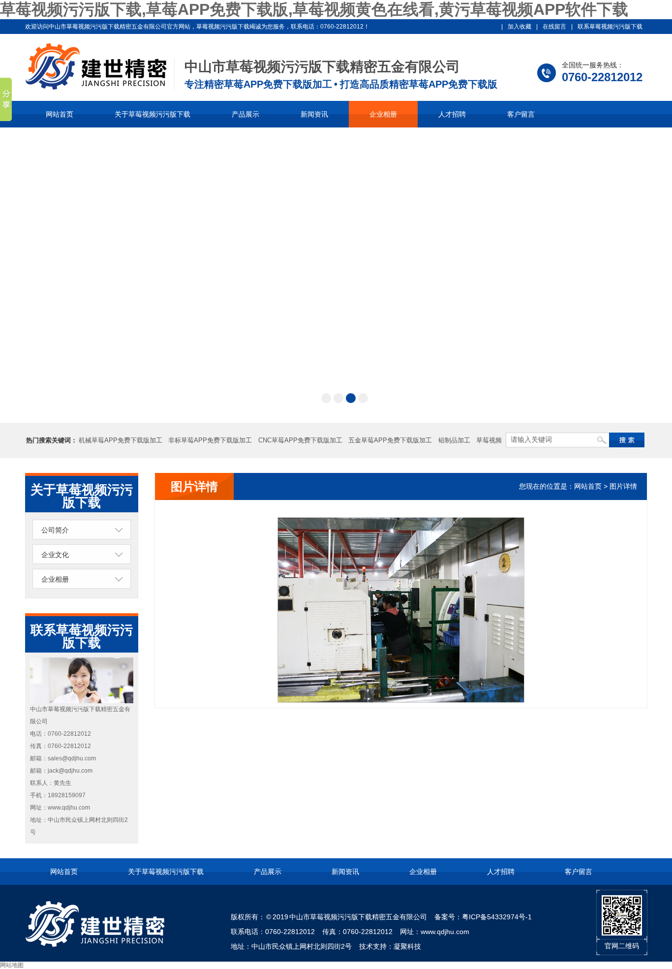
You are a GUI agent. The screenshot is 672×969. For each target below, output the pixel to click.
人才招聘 (452, 114)
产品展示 (245, 114)
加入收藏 (519, 26)
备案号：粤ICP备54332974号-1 (483, 917)
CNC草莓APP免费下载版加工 (300, 440)
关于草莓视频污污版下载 (152, 114)
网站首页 (59, 114)
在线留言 (554, 26)
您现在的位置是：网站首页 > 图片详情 (578, 486)
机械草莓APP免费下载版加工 (120, 440)
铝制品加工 (454, 440)
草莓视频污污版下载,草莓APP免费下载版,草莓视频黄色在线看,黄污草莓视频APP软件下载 (314, 9)
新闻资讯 (314, 114)
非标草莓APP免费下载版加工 (210, 440)
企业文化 (55, 555)
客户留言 (521, 114)
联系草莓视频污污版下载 (610, 26)
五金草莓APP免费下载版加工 (390, 440)
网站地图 (12, 965)
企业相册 (383, 114)
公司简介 (55, 530)
